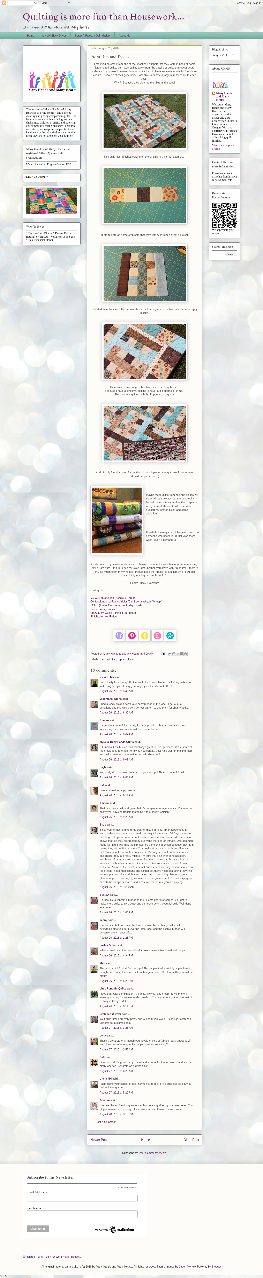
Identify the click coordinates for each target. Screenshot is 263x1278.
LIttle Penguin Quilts (113, 988)
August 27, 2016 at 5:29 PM (116, 1092)
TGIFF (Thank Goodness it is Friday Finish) (116, 605)
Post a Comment (106, 1121)
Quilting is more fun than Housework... (103, 16)
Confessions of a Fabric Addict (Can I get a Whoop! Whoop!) (126, 601)
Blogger (216, 1266)
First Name (34, 1208)
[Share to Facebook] (182, 654)
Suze (103, 824)
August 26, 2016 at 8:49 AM (116, 734)
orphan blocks (126, 659)
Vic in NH (106, 1078)
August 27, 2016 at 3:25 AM (116, 1027)
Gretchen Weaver (110, 1014)
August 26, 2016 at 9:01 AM (116, 759)
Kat (102, 785)
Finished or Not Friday (103, 616)
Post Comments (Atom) (153, 1152)
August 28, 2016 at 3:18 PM (116, 1114)
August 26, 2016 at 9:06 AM (116, 777)
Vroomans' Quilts (111, 698)
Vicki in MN (107, 677)
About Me (124, 35)
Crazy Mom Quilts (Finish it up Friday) (113, 612)
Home (30, 35)
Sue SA (104, 894)
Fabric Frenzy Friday (102, 609)
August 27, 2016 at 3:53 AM (116, 1049)
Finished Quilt (108, 659)
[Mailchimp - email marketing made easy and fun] (114, 1232)
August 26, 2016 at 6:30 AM (116, 712)
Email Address (37, 1192)
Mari (102, 963)
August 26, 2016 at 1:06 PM (116, 912)
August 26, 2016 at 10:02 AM (117, 887)
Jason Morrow (187, 1266)
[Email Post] (162, 653)
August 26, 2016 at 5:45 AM (116, 691)
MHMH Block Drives (54, 35)
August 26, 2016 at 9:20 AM (116, 817)
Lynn (103, 1035)
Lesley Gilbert (108, 945)
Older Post (191, 1140)
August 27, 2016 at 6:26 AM (116, 1071)
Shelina (104, 720)
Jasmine (105, 1100)
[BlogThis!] (174, 654)
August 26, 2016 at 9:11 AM (116, 795)
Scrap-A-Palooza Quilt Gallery (93, 35)
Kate (102, 1057)
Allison (104, 803)
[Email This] (170, 654)
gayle (103, 767)
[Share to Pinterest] (185, 654)
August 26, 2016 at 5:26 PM (116, 981)
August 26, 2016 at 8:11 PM (116, 1006)
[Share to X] (178, 654)
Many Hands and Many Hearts (224, 96)
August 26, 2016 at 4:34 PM (116, 955)
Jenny (103, 920)
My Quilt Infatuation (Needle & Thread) (113, 597)
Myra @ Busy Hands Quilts (117, 741)
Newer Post (98, 1140)
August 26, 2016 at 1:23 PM (116, 937)
